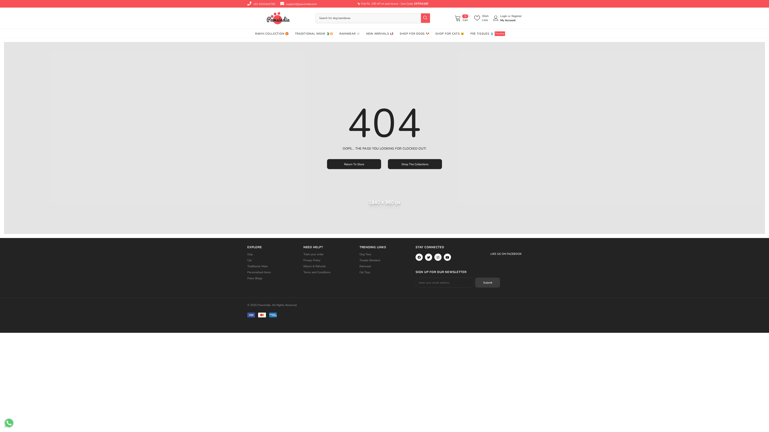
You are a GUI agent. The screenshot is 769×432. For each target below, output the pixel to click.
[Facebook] (419, 257)
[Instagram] (438, 257)
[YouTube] (447, 257)
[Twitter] (428, 257)
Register (516, 16)
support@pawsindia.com (301, 4)
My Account (507, 20)
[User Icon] (496, 18)
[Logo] (278, 18)
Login (504, 16)
